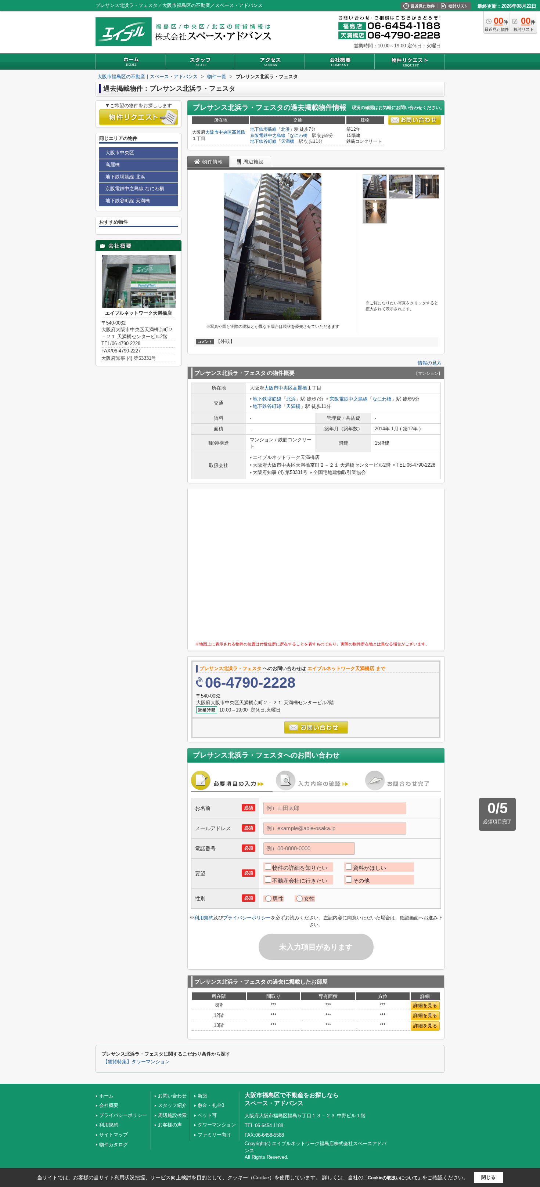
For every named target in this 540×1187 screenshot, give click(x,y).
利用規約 (203, 917)
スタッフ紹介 (172, 1105)
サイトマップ (113, 1134)
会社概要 (108, 1105)
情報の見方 (430, 363)
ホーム (106, 1096)
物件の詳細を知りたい (299, 868)
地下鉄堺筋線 (263, 129)
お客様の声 (170, 1125)
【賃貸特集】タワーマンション (136, 1061)
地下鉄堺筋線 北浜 (125, 177)
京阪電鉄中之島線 (267, 135)
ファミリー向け (214, 1134)
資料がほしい (369, 868)
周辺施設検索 (172, 1115)
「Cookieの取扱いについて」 (392, 1177)
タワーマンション (217, 1125)
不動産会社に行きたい (299, 880)
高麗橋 (238, 132)
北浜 (285, 129)
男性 (278, 898)
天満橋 (287, 141)
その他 (361, 880)
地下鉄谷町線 (263, 141)
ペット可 (207, 1115)
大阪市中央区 (218, 132)
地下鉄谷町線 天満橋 (127, 200)
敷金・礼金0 (211, 1105)
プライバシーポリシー (247, 917)
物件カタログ (113, 1144)
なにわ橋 (298, 135)
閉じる (488, 1177)
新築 (202, 1096)
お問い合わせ (172, 1096)
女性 (309, 898)
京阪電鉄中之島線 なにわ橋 (134, 188)
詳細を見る (425, 1005)
